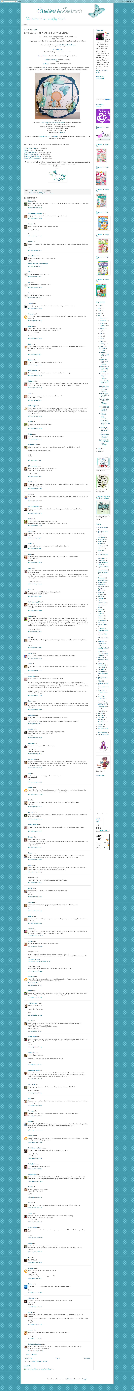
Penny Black (101, 667)
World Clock (103, 830)
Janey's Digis (101, 622)
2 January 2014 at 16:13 (35, 1047)
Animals (100, 535)
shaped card (101, 690)
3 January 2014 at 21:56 (35, 1262)
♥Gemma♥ (31, 1298)
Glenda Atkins (32, 1037)
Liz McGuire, (31, 1052)
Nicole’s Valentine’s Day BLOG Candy (39, 961)
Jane (29, 554)
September (103, 326)
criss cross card (102, 570)
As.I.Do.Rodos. (32, 370)
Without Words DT (103, 734)
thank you (101, 715)
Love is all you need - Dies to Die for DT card (104, 430)
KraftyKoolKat (32, 444)
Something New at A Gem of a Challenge (104, 436)
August (102, 328)
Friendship (101, 611)
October (102, 323)
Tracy (30, 929)
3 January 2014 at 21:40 (35, 1252)
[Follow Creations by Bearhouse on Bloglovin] (104, 100)
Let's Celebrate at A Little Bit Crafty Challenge (104, 442)
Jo (29, 800)
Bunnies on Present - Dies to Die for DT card (104, 355)
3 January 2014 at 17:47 (35, 1222)
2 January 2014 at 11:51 (34, 985)
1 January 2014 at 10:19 (35, 375)
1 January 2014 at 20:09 (35, 794)
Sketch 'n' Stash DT (104, 693)
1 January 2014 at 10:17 (35, 365)
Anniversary (101, 537)
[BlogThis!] (44, 190)
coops (30, 1330)
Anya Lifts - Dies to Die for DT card (104, 382)
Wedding (100, 720)
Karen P (30, 787)
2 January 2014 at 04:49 (35, 971)
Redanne (31, 381)
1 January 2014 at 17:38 (35, 695)
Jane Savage (32, 1174)
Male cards (101, 641)
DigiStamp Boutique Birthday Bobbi (53, 123)
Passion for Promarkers (101, 664)
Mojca (30, 434)
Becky (30, 1243)
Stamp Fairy (101, 701)
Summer (100, 713)
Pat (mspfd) (32, 759)
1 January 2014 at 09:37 (35, 266)
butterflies (101, 550)
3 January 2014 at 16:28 (35, 1207)
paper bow (101, 657)
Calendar (104, 813)
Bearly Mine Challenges (31, 154)
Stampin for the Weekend (33, 158)
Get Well (100, 613)
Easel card (101, 598)
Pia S (29, 589)
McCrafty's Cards (33, 506)
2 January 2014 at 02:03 (35, 935)
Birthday (100, 541)
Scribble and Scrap (51, 60)
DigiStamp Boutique (101, 593)
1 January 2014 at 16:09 (35, 610)
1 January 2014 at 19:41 (35, 753)
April (101, 338)
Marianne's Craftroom (35, 213)
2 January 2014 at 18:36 (35, 1093)
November (103, 320)
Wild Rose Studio (103, 728)
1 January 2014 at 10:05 (35, 338)
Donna (30, 701)
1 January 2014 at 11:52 (34, 476)
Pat (29, 637)
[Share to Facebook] (48, 190)
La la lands (101, 628)
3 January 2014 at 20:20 (35, 1237)
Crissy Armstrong (103, 572)
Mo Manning (101, 646)
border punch (102, 546)
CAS (99, 552)
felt (99, 607)
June (101, 333)
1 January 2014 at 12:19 (35, 488)
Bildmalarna (101, 539)
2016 (99, 310)
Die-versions (101, 584)
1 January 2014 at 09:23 (35, 236)
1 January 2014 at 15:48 (35, 562)
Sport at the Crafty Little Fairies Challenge (103, 362)
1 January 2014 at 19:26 (35, 738)
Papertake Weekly (103, 660)
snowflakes (101, 696)
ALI (29, 1257)
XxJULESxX (31, 1164)
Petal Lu (46, 64)
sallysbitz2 (31, 743)
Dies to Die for (102, 587)
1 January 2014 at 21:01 (35, 859)
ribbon (100, 681)
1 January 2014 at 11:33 (34, 460)
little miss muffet (103, 638)
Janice (30, 1203)
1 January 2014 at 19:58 (35, 782)
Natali (30, 1187)
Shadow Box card (103, 687)
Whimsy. (100, 726)
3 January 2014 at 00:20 (35, 1130)
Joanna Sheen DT (103, 624)
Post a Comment (31, 1354)
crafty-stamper (33, 825)
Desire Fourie (32, 256)
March (102, 341)
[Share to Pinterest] (50, 190)
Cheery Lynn (101, 558)
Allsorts (26, 150)
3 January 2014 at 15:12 (35, 1197)
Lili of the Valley (102, 634)
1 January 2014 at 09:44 (35, 276)
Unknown (31, 314)
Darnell (30, 853)
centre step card (103, 554)
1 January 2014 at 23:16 (35, 897)
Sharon (30, 837)
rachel (30, 531)
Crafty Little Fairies (103, 566)
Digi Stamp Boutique (31, 152)
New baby (101, 651)
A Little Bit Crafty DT (35, 193)
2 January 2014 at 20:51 (35, 1105)
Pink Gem (101, 669)
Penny (30, 1121)
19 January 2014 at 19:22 (35, 1351)
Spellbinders (101, 698)
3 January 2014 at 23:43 (35, 1278)
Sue (29, 393)
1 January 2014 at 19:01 (35, 709)
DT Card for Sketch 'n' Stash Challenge (103, 416)
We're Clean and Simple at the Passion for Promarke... (104, 409)
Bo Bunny (101, 543)
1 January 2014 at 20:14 (35, 806)
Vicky (29, 568)
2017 (99, 308)
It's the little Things (103, 349)
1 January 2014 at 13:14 (34, 538)
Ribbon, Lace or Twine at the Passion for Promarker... (104, 369)
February (102, 344)
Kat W (30, 1312)
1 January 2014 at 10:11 (34, 354)
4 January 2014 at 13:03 (35, 1306)
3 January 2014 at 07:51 (35, 1158)
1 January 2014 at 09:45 (35, 298)
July (101, 331)
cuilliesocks (31, 715)
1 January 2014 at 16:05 (35, 596)
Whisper (30, 812)
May (29, 1098)
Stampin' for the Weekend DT (103, 703)
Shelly (30, 941)
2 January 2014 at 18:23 (35, 1079)
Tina (29, 664)
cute (99, 576)
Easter (100, 600)
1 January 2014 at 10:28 (35, 416)
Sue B (30, 1021)
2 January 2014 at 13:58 (35, 997)
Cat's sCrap (31, 1084)
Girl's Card (101, 616)
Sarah (30, 201)
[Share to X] (46, 190)
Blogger (84, 1379)
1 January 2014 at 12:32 (35, 513)
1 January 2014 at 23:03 (35, 882)
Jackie (30, 422)
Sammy (30, 303)
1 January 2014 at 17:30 (35, 658)
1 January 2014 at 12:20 (35, 501)
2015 (99, 313)
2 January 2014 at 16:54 (35, 1064)
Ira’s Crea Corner (33, 982)
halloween (101, 618)
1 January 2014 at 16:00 (35, 584)
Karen (30, 616)
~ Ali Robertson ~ (33, 1003)
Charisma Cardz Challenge (32, 156)
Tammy (30, 1111)
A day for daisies (103, 527)
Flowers (100, 609)
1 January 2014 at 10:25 (35, 388)
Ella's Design (32, 406)
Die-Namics (101, 582)
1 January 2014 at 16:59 (35, 647)
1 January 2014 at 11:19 (34, 439)
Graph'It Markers (30, 148)
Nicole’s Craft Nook (34, 959)
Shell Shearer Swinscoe (35, 1148)
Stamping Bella (102, 706)
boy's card (101, 548)
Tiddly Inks (101, 717)
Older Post (87, 1358)
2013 (99, 448)
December (103, 318)
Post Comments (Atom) (39, 1361)
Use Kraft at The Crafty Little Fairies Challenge (104, 401)
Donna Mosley (32, 1227)
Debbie (30, 360)
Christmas (101, 560)
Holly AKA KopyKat (34, 602)
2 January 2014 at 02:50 (35, 946)
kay (29, 272)
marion (30, 653)
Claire (30, 543)
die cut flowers (102, 580)
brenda (30, 224)
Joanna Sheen (42, 56)
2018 (99, 305)
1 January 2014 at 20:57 (35, 831)
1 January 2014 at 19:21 (35, 723)
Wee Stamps (102, 722)
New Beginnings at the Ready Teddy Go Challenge (104, 389)
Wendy (30, 888)
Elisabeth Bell (102, 603)
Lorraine (30, 729)
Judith (30, 865)
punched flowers (103, 673)
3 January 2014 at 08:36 (35, 1169)
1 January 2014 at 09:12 (35, 208)
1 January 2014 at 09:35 (35, 250)
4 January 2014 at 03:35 (35, 1292)
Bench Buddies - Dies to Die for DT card (104, 395)
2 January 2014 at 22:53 (35, 1116)
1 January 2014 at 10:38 (35, 428)
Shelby (30, 1284)
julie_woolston (32, 466)
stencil (100, 709)
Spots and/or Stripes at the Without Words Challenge (104, 423)
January (102, 346)
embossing (101, 605)
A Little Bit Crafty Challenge (66, 45)
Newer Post (28, 1358)
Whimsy (100, 724)
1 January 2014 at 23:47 (35, 923)
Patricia (30, 326)
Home (25, 25)
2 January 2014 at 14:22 (35, 1015)
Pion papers (101, 671)
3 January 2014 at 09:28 (35, 1181)
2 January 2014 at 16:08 (35, 1031)
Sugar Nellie (101, 711)
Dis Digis (100, 596)
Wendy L (31, 482)
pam (29, 773)
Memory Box (102, 643)
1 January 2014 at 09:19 (35, 218)
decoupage (101, 578)
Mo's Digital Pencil (103, 648)
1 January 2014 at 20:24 (35, 819)
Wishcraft (31, 916)
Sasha (30, 519)
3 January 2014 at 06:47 (35, 1142)
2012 (99, 451)
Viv (29, 494)
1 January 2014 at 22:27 (35, 872)
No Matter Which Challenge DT (103, 654)
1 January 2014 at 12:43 (35, 525)
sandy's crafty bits (34, 1070)
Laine (29, 344)
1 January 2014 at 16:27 (35, 631)
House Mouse (102, 620)
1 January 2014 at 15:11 (34, 548)
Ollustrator (70, 1379)
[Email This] (43, 190)
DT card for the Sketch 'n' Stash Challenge (104, 376)
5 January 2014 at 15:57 (35, 1338)
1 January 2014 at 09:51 (35, 308)
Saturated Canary (103, 683)
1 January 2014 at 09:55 (35, 320)
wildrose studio (102, 732)
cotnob (30, 902)
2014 (99, 316)
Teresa (30, 1213)
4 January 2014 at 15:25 (35, 1324)
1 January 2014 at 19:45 (35, 768)
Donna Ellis (31, 676)
